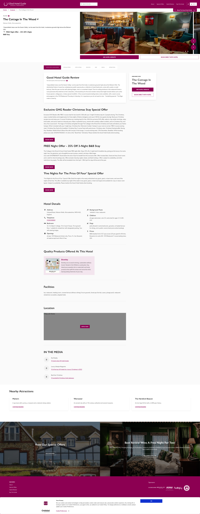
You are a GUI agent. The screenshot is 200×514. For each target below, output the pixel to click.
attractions (112, 67)
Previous (193, 41)
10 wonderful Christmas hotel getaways (62, 378)
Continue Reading (18, 407)
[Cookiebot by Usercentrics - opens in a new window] (46, 511)
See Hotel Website (109, 57)
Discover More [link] (50, 453)
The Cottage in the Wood (26, 10)
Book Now (49, 139)
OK (151, 501)
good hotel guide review (52, 67)
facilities (88, 67)
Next (193, 47)
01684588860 (51, 220)
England (12, 10)
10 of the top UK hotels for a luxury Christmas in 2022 (66, 369)
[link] (81, 4)
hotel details (78, 67)
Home (5, 10)
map (96, 67)
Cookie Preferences (61, 511)
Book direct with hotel (169, 57)
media (103, 67)
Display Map (84, 326)
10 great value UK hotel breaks (60, 361)
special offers (67, 67)
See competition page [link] (150, 455)
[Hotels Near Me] (188, 4)
